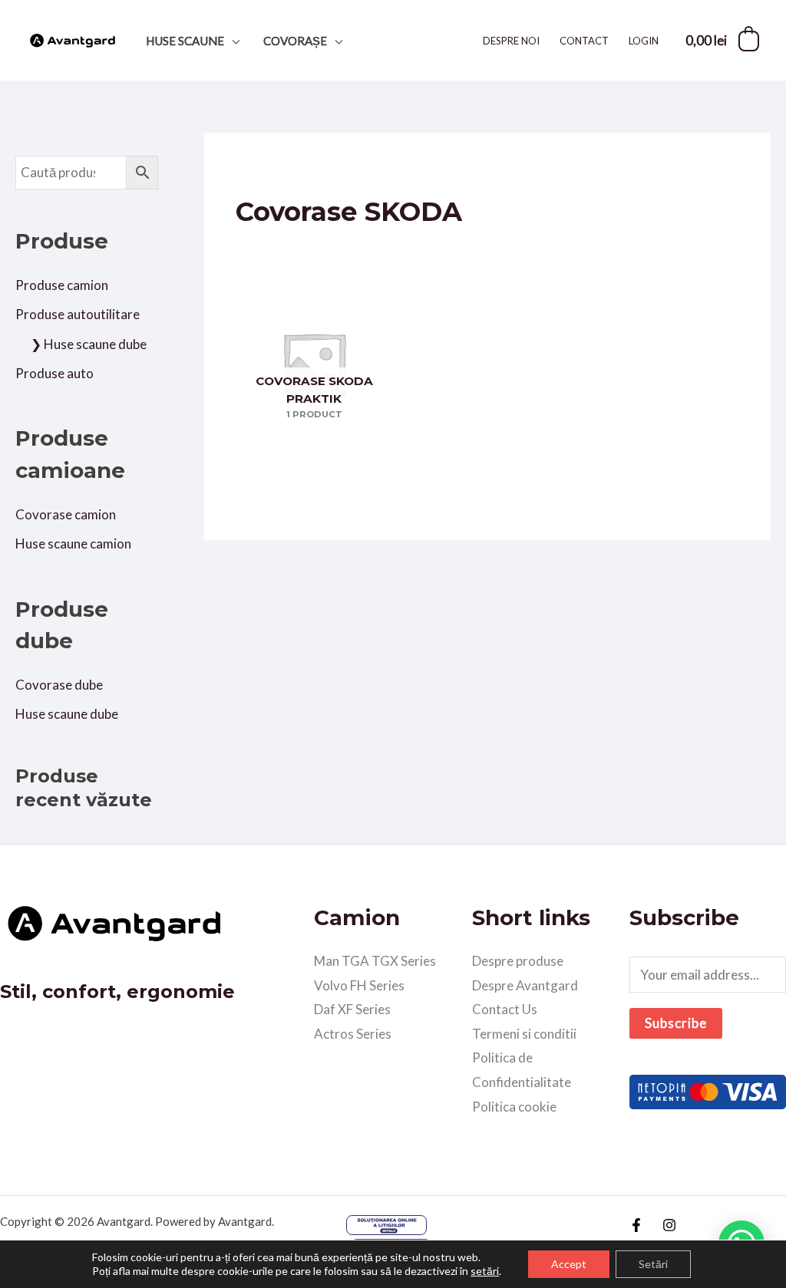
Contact (584, 41)
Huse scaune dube (66, 714)
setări (485, 1270)
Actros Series (352, 1034)
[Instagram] (669, 1225)
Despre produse (517, 961)
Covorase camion (65, 514)
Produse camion (61, 285)
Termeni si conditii (524, 1034)
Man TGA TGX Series (375, 961)
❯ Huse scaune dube (89, 344)
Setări (653, 1263)
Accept (568, 1263)
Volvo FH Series (359, 985)
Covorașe (295, 41)
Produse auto (54, 373)
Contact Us (504, 1009)
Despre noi (511, 41)
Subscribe (676, 1023)
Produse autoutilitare (77, 314)
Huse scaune (185, 41)
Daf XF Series (352, 1009)
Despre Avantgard (525, 985)
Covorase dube (59, 685)
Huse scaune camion (73, 543)
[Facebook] (636, 1225)
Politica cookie (514, 1107)
